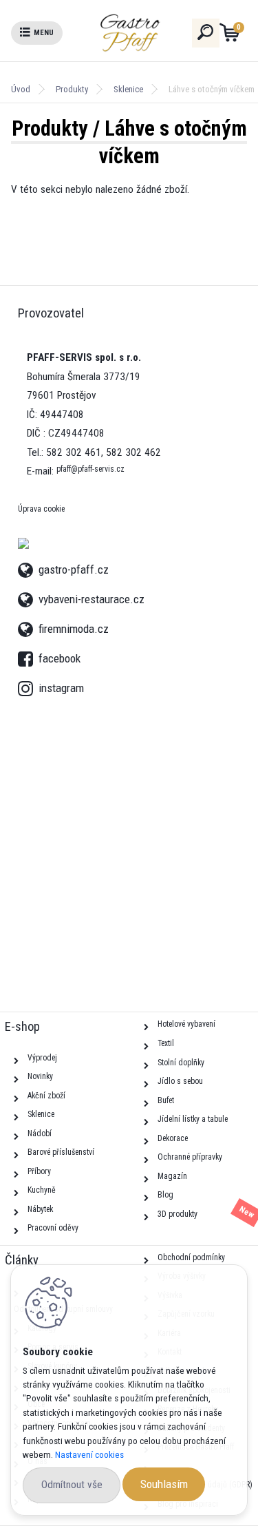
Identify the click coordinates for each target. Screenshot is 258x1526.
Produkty (72, 89)
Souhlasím (164, 1484)
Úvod (20, 89)
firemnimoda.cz (74, 627)
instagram (28, 684)
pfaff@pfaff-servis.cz (90, 469)
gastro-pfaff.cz (74, 568)
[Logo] (155, 33)
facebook (28, 655)
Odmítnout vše (72, 1484)
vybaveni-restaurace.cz (91, 597)
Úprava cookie (41, 509)
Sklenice (128, 89)
